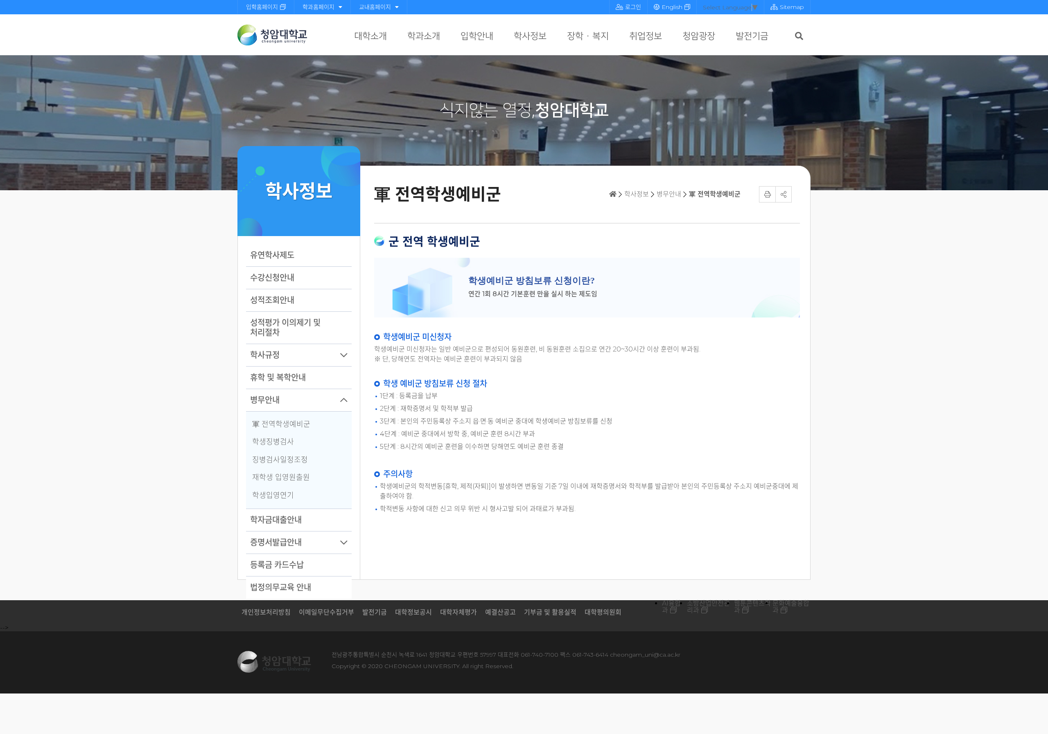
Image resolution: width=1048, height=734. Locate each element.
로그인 (633, 7)
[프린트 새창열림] (767, 194)
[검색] (799, 36)
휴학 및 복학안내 (278, 378)
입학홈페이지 (262, 7)
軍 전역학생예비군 (281, 424)
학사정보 (530, 36)
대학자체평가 (458, 612)
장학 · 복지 (588, 36)
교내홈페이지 (375, 7)
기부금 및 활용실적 (550, 612)
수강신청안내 (272, 278)
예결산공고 (500, 612)
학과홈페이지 (318, 7)
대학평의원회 (603, 612)
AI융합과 (671, 606)
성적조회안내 (272, 300)
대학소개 (370, 36)
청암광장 (698, 36)
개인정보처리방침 (266, 612)
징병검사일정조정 (280, 459)
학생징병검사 (273, 441)
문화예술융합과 (790, 606)
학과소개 (423, 36)
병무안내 (265, 400)
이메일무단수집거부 (326, 612)
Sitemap (792, 7)
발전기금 (752, 36)
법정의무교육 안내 (280, 587)
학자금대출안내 (276, 520)
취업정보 (645, 36)
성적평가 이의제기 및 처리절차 (285, 328)
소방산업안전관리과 (708, 606)
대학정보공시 (413, 612)
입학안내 (477, 36)
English (672, 7)
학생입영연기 (273, 495)
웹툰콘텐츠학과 (752, 606)
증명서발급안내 (276, 542)
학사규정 (265, 355)
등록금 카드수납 (277, 565)
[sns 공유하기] (783, 194)
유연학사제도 (272, 255)
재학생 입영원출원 (281, 477)
